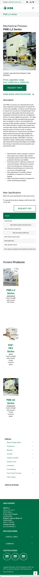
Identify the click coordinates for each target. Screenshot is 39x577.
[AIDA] (8, 7)
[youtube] (27, 2)
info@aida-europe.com (14, 2)
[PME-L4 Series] (10, 269)
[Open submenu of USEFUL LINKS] (32, 536)
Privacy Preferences (8, 571)
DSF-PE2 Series (10, 348)
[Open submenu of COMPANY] (32, 543)
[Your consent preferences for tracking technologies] (35, 573)
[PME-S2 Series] (10, 379)
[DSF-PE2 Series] (10, 324)
